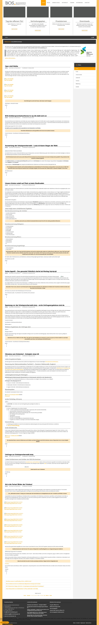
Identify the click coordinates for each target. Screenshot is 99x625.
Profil (48, 2)
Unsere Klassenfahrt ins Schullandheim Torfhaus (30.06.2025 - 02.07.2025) (22, 588)
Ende (51, 595)
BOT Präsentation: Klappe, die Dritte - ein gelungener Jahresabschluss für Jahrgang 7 (25, 586)
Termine (72, 2)
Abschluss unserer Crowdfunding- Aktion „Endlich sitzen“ (18, 581)
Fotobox (7, 563)
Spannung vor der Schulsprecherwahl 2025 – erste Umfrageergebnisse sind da (34, 305)
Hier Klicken (14, 29)
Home (43, 2)
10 (44, 595)
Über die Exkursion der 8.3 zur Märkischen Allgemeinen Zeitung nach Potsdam (23, 583)
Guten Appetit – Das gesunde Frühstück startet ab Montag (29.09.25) (31, 271)
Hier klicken (38, 30)
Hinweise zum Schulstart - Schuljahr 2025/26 (22, 354)
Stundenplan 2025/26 (14, 394)
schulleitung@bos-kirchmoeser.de (12, 614)
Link (45, 463)
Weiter (47, 595)
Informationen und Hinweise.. (52, 361)
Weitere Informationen (6, 624)
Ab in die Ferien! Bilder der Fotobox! (18, 484)
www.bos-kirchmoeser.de (10, 616)
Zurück (28, 595)
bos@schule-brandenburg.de (10, 612)
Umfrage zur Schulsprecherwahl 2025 (19, 454)
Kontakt (87, 2)
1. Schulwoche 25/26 (14, 435)
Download (7, 396)
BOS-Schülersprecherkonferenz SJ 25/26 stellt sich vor (26, 116)
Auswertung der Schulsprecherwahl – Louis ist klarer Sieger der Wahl (31, 145)
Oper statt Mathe (11, 66)
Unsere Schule (56, 2)
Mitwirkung (79, 2)
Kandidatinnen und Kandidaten (33, 462)
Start (25, 595)
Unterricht (65, 2)
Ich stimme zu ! (4, 622)
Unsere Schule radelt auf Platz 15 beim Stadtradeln (24, 183)
